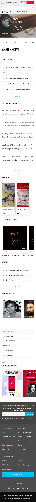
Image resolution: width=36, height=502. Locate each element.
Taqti (3, 441)
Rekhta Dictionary (8, 465)
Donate (23, 3)
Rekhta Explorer (23, 449)
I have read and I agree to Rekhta (18, 419)
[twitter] (13, 488)
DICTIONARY (16, 11)
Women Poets (8, 345)
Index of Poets (8, 331)
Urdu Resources (7, 445)
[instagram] (22, 488)
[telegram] (27, 488)
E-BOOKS (5, 13)
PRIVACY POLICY (9, 496)
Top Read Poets (8, 336)
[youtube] (18, 488)
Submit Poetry (7, 449)
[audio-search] (32, 7)
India (27, 29)
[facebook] (8, 488)
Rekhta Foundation (24, 432)
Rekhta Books (6, 469)
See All (17, 96)
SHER (9, 11)
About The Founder (24, 436)
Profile (15, 42)
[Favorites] (16, 26)
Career (20, 445)
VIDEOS (24, 11)
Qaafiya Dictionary (8, 436)
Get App (30, 3)
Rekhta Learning (23, 465)
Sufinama (21, 460)
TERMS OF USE (19, 496)
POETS (4, 11)
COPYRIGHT (28, 496)
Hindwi (4, 460)
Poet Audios (7, 355)
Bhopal (23, 29)
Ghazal (28, 42)
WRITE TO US (20, 474)
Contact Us (22, 441)
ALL (5, 42)
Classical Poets (9, 341)
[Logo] (9, 3)
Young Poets (7, 350)
